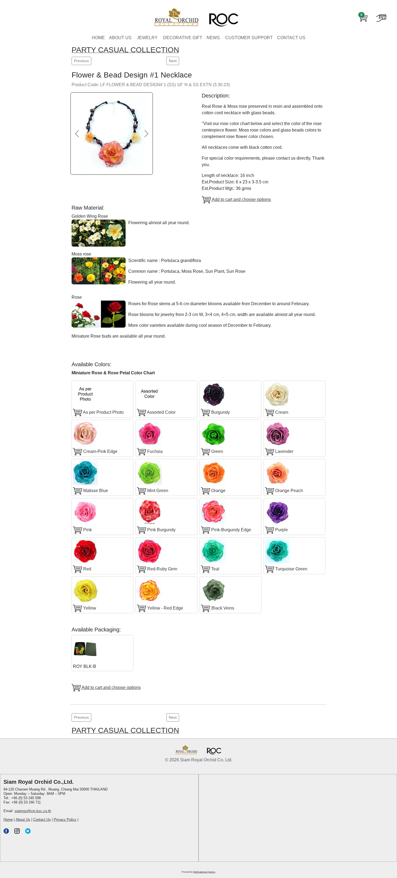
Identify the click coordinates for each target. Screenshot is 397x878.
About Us (23, 820)
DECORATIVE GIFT (182, 37)
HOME (98, 37)
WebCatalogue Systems (204, 872)
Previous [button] (81, 61)
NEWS (213, 37)
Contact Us (42, 820)
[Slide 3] (116, 166)
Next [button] (173, 61)
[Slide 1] (107, 166)
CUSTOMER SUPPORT (249, 37)
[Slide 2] (111, 166)
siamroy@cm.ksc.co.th (33, 811)
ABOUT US (120, 37)
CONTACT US (291, 37)
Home (8, 820)
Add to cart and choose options (241, 199)
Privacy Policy (65, 820)
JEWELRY (147, 37)
